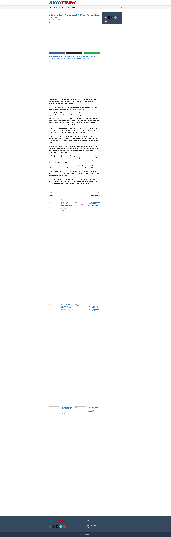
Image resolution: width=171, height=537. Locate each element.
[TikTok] (115, 17)
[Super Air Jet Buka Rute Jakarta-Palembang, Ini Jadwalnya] (81, 456)
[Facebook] (105, 17)
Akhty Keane (90, 415)
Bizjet (74, 7)
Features (68, 7)
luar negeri (55, 186)
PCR (60, 186)
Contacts (89, 527)
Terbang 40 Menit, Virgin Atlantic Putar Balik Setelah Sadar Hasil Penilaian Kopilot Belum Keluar (94, 307)
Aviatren (89, 534)
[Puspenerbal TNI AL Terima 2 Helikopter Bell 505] (54, 456)
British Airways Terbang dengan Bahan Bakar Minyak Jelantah (66, 204)
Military (61, 7)
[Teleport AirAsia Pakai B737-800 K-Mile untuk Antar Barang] (81, 252)
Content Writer (57, 19)
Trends (55, 7)
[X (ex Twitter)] (112, 17)
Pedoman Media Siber (91, 525)
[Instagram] (109, 17)
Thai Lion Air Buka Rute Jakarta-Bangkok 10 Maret (66, 306)
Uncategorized (52, 12)
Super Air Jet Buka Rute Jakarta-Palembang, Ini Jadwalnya (93, 409)
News (50, 7)
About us (89, 520)
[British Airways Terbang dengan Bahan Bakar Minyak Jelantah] (54, 205)
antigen (50, 186)
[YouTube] (105, 21)
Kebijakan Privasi (90, 522)
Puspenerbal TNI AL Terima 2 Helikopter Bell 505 (66, 409)
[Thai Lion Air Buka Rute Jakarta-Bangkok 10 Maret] (54, 354)
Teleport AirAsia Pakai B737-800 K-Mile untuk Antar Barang (94, 204)
